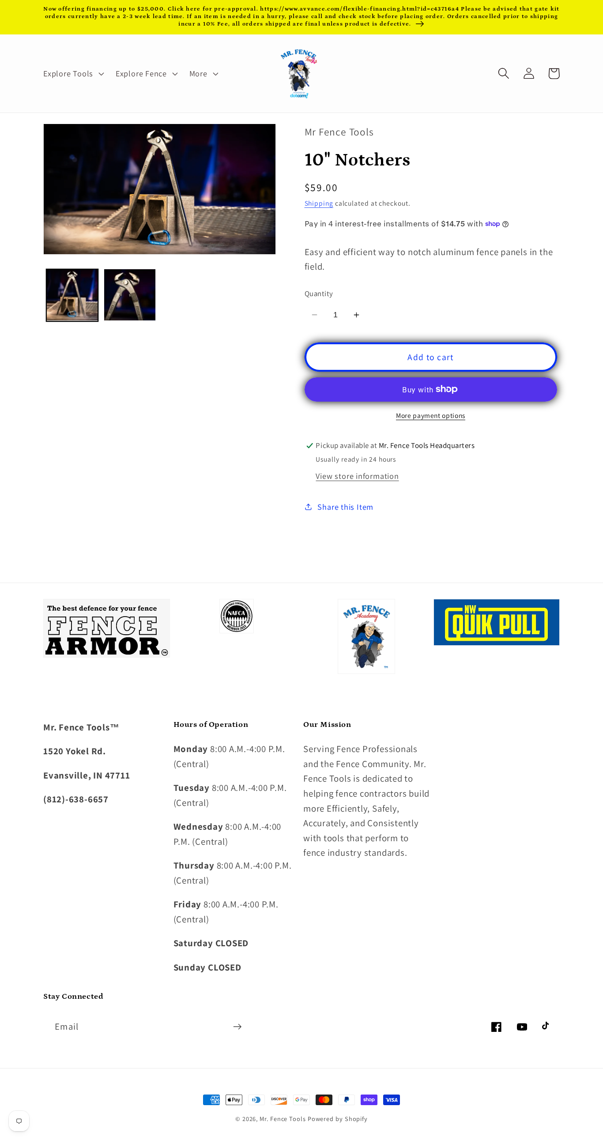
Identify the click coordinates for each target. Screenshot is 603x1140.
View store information (357, 475)
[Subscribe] (237, 1027)
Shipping (319, 203)
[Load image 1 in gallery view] (72, 295)
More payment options (430, 415)
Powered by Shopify (338, 1118)
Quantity (319, 293)
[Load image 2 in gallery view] (130, 295)
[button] (72, 73)
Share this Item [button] (345, 506)
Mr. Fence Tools (283, 1118)
